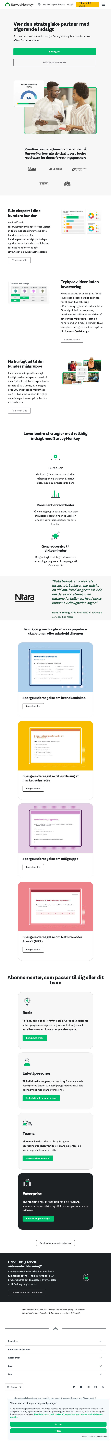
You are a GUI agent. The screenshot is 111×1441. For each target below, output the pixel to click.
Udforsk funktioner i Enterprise (27, 1292)
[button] (55, 1341)
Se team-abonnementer (38, 1158)
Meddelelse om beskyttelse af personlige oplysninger (60, 1414)
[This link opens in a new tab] (73, 1387)
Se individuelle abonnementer (41, 1098)
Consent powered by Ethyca (92, 1436)
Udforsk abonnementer (54, 62)
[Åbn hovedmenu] (103, 4)
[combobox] (14, 1386)
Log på (70, 4)
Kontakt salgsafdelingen (54, 4)
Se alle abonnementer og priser (55, 1243)
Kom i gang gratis (34, 1037)
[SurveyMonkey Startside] (19, 4)
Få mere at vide (19, 260)
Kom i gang (54, 51)
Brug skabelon (33, 706)
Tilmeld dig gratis (85, 4)
